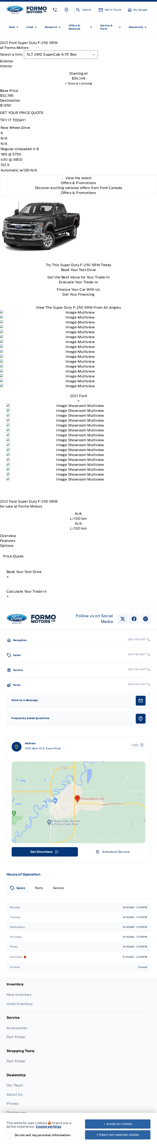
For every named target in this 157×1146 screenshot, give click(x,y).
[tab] (78, 61)
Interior (6, 66)
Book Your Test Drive (78, 270)
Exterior (6, 61)
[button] (55, 9)
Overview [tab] (8, 536)
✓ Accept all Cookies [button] (117, 1124)
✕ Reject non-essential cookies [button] (117, 1134)
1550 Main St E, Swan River (43, 748)
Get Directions (44, 853)
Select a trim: (11, 54)
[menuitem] (14, 27)
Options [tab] (7, 546)
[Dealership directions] (78, 802)
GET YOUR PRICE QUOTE (21, 113)
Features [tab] (7, 541)
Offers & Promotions (78, 193)
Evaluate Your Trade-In (78, 282)
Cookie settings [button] (48, 1127)
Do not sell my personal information (42, 1135)
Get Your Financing (78, 294)
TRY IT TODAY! (13, 120)
